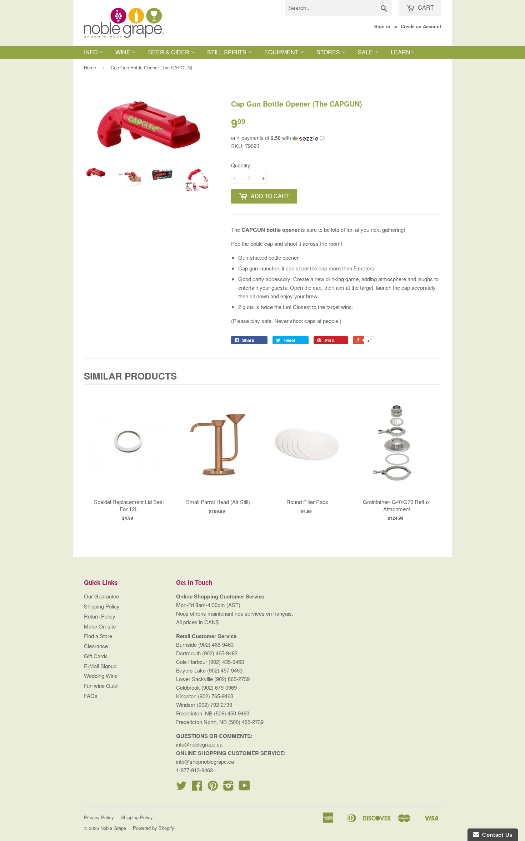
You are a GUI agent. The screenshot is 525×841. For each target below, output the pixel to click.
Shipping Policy (102, 606)
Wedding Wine (101, 675)
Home (90, 67)
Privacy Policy (99, 817)
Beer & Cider (169, 52)
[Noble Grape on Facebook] (197, 787)
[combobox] (338, 8)
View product (129, 450)
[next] (434, 458)
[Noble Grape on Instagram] (228, 787)
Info (91, 52)
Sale (366, 52)
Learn (400, 52)
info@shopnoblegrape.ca (205, 761)
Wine (123, 52)
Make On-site (100, 626)
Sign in (382, 26)
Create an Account (421, 26)
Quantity (240, 165)
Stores (328, 52)
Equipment (282, 52)
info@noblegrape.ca (199, 744)
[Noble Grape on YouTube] (244, 787)
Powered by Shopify (153, 828)
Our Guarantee (101, 596)
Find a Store (98, 636)
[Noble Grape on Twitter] (181, 787)
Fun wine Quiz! (101, 685)
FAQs (91, 695)
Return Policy (99, 616)
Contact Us (495, 835)
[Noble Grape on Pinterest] (213, 787)
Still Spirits (227, 52)
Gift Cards (96, 656)
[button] (336, 138)
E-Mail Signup (100, 666)
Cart (425, 7)
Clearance (96, 646)
